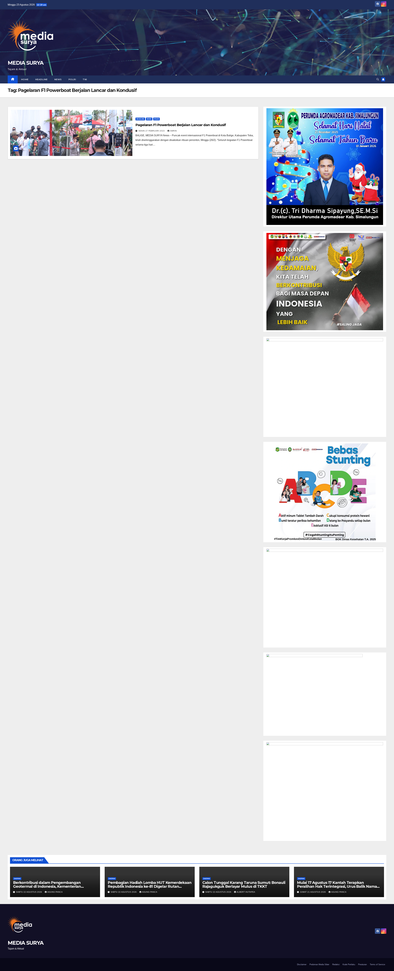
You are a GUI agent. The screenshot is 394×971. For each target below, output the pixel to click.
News (58, 79)
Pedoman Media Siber (319, 964)
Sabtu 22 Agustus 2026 (29, 892)
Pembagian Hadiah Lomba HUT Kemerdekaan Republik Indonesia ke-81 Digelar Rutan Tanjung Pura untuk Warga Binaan (149, 886)
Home (24, 79)
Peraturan (362, 964)
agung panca (55, 892)
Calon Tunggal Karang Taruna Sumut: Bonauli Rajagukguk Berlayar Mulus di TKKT (243, 884)
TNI (85, 79)
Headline (41, 79)
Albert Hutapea (246, 892)
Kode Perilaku (349, 964)
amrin (173, 131)
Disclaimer (301, 964)
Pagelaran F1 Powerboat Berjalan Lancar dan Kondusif (180, 125)
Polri (72, 79)
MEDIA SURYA (25, 63)
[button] (377, 79)
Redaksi (336, 964)
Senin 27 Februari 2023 (151, 131)
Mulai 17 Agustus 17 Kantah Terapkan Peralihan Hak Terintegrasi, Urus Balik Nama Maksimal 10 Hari (337, 886)
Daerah (17, 878)
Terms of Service (377, 964)
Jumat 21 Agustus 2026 (313, 892)
